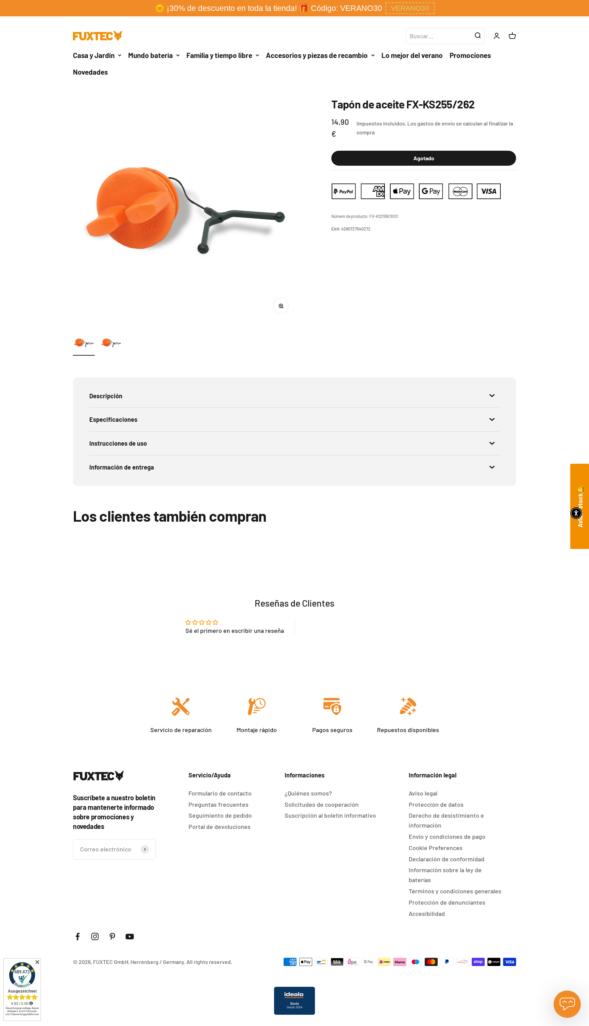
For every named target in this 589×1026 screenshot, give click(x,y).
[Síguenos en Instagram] (95, 936)
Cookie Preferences (436, 847)
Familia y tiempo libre (219, 55)
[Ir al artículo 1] (84, 344)
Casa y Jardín (94, 55)
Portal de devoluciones (219, 826)
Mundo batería (150, 55)
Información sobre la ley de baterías (445, 874)
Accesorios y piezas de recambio (317, 55)
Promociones (470, 55)
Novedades (90, 72)
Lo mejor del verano (412, 55)
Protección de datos (436, 804)
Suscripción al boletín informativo (330, 815)
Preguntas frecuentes (218, 804)
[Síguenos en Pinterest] (112, 936)
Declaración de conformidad (446, 859)
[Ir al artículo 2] (111, 344)
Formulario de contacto (220, 793)
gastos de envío (436, 123)
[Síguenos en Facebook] (77, 936)
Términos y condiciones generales (455, 891)
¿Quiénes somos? (308, 793)
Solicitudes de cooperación (322, 804)
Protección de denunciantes (447, 902)
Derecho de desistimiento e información (446, 820)
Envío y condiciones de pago (447, 836)
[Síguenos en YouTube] (129, 936)
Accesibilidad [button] (427, 913)
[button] (410, 8)
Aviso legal (423, 793)
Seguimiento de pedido (220, 815)
